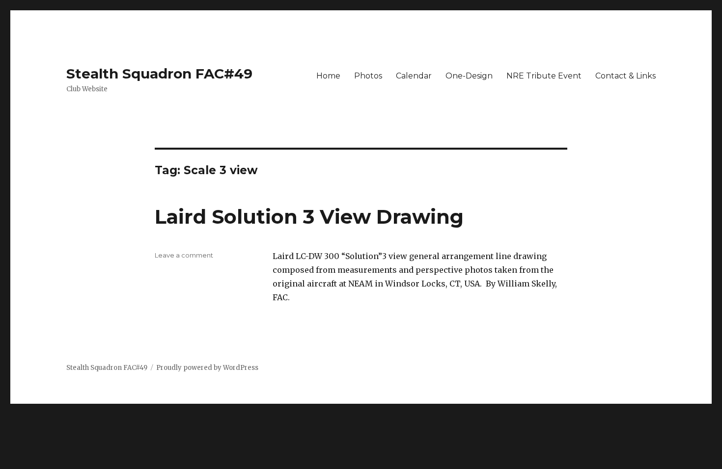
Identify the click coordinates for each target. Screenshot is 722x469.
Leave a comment (184, 255)
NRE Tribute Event (544, 75)
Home (328, 75)
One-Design (469, 75)
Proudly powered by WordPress (207, 368)
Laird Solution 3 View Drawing (309, 217)
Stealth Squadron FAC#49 (159, 73)
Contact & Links (625, 75)
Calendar (414, 75)
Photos (368, 75)
